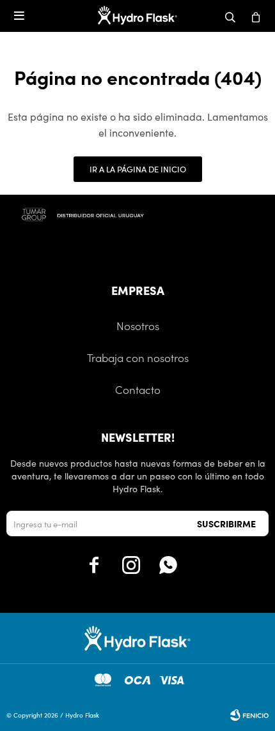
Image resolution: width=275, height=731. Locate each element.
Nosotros (137, 325)
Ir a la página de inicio (138, 169)
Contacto (138, 389)
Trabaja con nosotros (138, 357)
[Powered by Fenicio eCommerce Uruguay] (249, 715)
